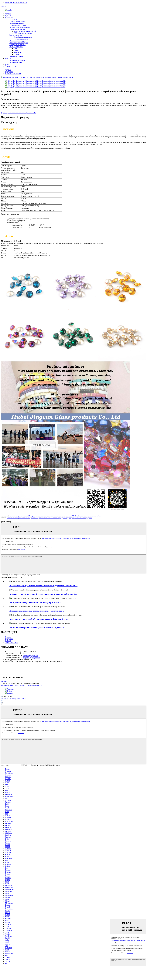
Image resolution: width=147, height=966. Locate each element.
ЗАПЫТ (4, 681)
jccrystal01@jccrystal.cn (31, 658)
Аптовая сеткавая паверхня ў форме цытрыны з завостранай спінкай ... (43, 594)
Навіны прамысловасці (17, 60)
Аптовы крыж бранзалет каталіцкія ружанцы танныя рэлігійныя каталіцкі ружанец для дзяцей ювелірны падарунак (49, 518)
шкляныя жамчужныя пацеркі (25, 31)
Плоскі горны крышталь (23, 37)
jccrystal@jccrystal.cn (30, 656)
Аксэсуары (13, 19)
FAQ (7, 64)
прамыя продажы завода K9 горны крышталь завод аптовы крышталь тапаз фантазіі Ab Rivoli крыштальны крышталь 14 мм (55, 516)
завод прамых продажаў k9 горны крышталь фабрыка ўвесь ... (39, 619)
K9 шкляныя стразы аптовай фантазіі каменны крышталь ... (38, 627)
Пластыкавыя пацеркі (17, 41)
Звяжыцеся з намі (11, 66)
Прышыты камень (16, 56)
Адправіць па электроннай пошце (13, 698)
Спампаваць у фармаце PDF (25, 113)
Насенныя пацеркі (16, 47)
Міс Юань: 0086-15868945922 (16, 3)
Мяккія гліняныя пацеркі (18, 43)
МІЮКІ (16, 50)
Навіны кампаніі (15, 62)
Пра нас (8, 16)
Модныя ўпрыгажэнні (17, 25)
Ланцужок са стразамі (17, 45)
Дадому (8, 14)
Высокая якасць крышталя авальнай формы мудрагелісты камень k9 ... (43, 586)
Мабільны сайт (37, 685)
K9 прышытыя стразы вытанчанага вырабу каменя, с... (35, 602)
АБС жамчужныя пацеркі (23, 33)
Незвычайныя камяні (17, 23)
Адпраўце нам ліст (8, 113)
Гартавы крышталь (21, 39)
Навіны (8, 58)
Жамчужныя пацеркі (17, 29)
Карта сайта (26, 685)
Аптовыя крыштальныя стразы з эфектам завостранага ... (36, 611)
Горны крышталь (15, 35)
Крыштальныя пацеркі (17, 21)
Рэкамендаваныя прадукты (11, 685)
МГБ (15, 49)
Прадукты (9, 17)
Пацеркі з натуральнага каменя (20, 27)
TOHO (16, 54)
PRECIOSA (18, 52)
